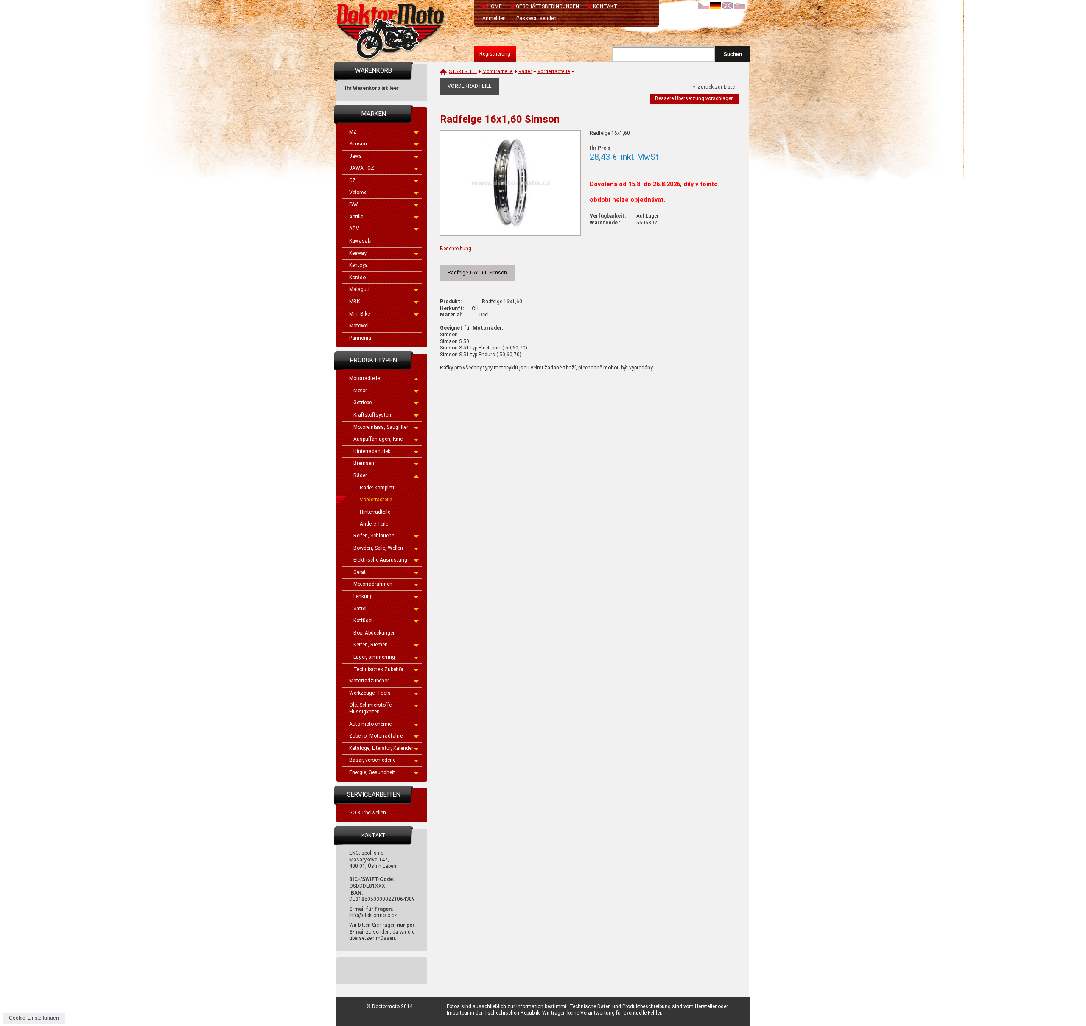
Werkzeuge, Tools (370, 693)
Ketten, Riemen (370, 645)
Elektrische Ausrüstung (380, 560)
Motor (360, 391)
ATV (354, 229)
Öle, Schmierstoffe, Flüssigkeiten (371, 708)
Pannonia (360, 338)
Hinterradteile (375, 512)
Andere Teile (374, 524)
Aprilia (356, 217)
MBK (354, 302)
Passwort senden (536, 18)
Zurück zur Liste (716, 87)
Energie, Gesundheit (372, 772)
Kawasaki (360, 241)
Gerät (359, 572)
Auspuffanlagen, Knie (378, 439)
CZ (352, 180)
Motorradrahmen (372, 584)
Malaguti (359, 289)
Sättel (360, 609)
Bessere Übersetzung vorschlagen (694, 98)
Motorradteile (364, 378)
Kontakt (605, 6)
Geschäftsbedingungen (547, 6)
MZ (353, 132)
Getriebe (362, 402)
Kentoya (358, 265)
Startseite (463, 71)
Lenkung (363, 596)
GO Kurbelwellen (367, 813)
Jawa (355, 156)
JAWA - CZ (361, 168)
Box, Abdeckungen (374, 633)
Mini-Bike (359, 314)
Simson (358, 144)
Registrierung (494, 54)
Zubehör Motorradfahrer (376, 736)
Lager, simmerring (374, 657)
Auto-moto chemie (370, 724)
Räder (360, 475)
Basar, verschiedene (372, 760)
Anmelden (494, 18)
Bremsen (363, 463)
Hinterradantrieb (371, 451)
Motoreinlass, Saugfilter (380, 427)
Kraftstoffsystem (373, 415)
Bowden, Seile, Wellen (378, 548)
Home (494, 6)
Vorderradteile (376, 500)
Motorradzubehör (369, 681)
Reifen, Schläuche (373, 536)
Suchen (733, 54)
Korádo (357, 277)
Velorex (357, 193)
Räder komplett (377, 488)
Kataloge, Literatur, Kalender (381, 748)
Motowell (359, 326)
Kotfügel (362, 620)
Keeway (358, 253)
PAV (353, 204)
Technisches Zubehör (378, 669)
